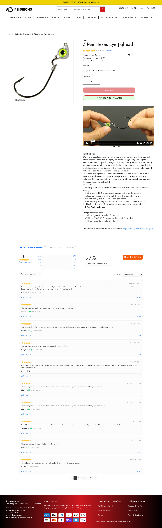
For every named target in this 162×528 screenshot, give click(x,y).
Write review (133, 257)
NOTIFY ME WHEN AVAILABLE (109, 98)
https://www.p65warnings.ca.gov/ (138, 228)
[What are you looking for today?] (102, 9)
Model (86, 65)
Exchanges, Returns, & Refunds (109, 501)
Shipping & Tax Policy (136, 506)
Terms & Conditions (135, 515)
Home (8, 34)
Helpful (26, 297)
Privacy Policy (133, 510)
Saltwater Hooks (22, 34)
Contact (101, 515)
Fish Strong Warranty (106, 506)
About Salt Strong (104, 510)
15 (91, 478)
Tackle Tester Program (136, 501)
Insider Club (123, 8)
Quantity (86, 76)
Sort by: (117, 274)
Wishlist (151, 8)
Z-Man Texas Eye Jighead (43, 34)
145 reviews (107, 50)
